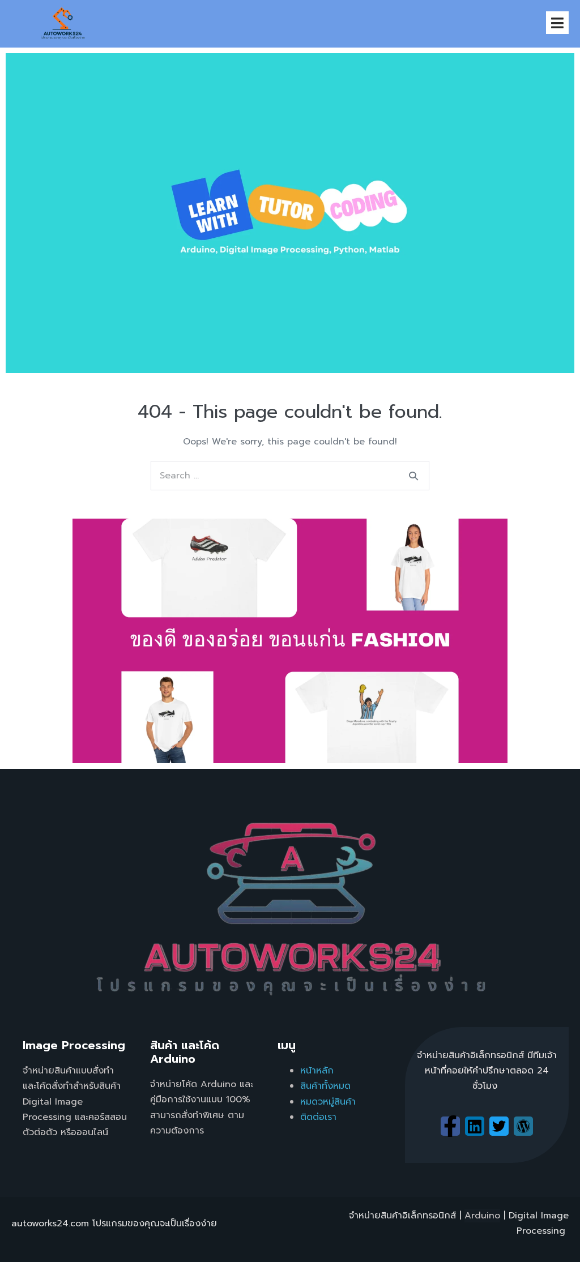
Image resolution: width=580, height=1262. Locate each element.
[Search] (413, 475)
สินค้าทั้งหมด (325, 1086)
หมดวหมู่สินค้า (328, 1102)
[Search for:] (290, 475)
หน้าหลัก (317, 1070)
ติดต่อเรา (318, 1117)
